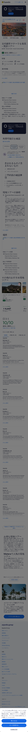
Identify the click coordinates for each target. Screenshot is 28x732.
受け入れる (14, 721)
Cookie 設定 (14, 729)
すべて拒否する (14, 725)
